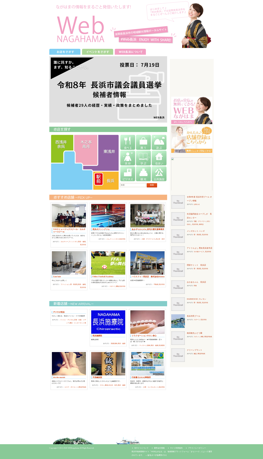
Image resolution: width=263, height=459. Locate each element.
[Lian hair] (69, 263)
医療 (112, 343)
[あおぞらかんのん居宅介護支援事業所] (147, 215)
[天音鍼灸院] (108, 364)
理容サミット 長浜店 (196, 265)
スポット (197, 336)
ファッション (65, 284)
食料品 (201, 224)
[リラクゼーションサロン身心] (147, 322)
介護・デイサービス (148, 239)
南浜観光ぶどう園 (194, 333)
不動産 (156, 284)
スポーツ (112, 286)
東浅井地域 (82, 387)
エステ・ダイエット (71, 387)
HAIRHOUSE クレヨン (196, 299)
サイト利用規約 (176, 448)
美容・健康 (82, 241)
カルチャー (64, 241)
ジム (107, 239)
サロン (102, 385)
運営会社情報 (159, 448)
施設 (195, 353)
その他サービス (199, 251)
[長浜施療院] (108, 322)
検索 (152, 185)
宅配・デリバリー (200, 221)
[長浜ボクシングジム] (108, 215)
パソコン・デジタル (67, 320)
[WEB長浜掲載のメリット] (191, 110)
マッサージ (143, 345)
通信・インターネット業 (77, 323)
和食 (195, 285)
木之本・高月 (160, 239)
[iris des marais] (69, 364)
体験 (202, 336)
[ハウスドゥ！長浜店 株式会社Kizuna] (147, 263)
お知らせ (197, 204)
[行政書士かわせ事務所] (147, 364)
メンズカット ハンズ (196, 231)
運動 (117, 286)
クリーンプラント (194, 350)
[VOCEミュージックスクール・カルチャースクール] (69, 215)
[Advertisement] (108, 410)
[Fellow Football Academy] (108, 263)
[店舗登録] (191, 139)
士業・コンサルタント (150, 387)
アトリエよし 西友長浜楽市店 (199, 248)
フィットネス (73, 241)
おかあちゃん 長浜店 (196, 282)
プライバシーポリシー (197, 448)
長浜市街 (83, 244)
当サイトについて (141, 448)
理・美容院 (74, 284)
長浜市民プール (193, 316)
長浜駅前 (162, 345)
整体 (115, 343)
